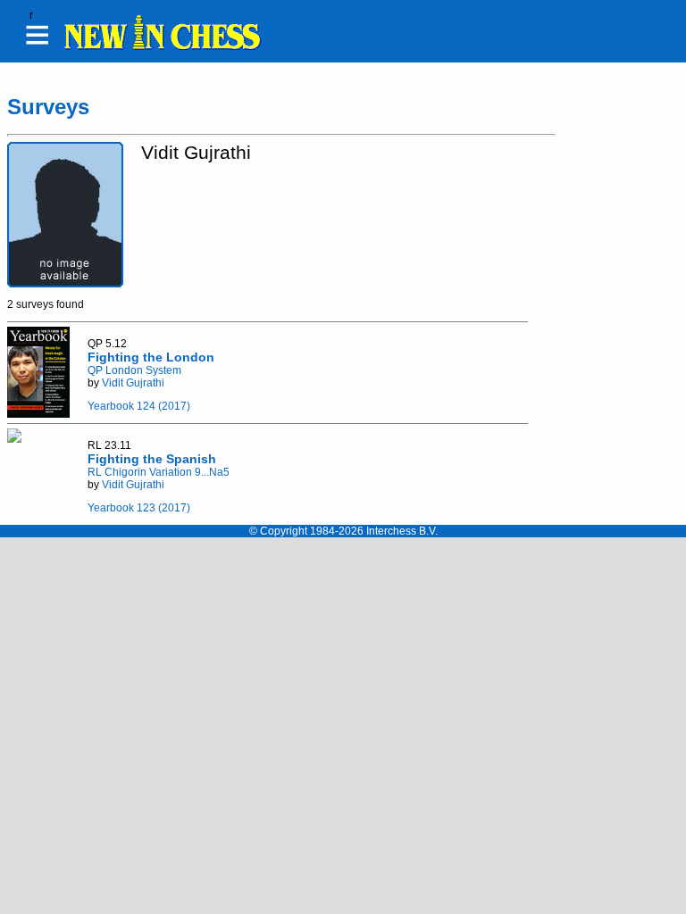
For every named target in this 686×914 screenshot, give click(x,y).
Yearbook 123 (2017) (139, 508)
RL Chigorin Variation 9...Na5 (159, 472)
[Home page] (162, 47)
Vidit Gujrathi (133, 383)
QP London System (134, 370)
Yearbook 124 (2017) (139, 406)
